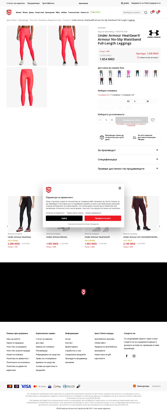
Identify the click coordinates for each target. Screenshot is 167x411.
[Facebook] (126, 356)
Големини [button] (115, 95)
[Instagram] (134, 356)
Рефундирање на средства (48, 354)
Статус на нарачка (44, 339)
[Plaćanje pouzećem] (78, 386)
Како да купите (13, 339)
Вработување (71, 346)
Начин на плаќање (15, 354)
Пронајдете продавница (76, 358)
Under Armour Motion (56, 237)
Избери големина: (107, 90)
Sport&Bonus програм (104, 339)
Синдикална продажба (75, 354)
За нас (68, 339)
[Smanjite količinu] (100, 120)
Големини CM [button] (128, 95)
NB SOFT (89, 408)
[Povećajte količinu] (112, 120)
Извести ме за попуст (149, 57)
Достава (40, 343)
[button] (22, 12)
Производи (23, 20)
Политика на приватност (18, 358)
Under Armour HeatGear (19, 237)
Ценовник (83, 3)
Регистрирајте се (152, 3)
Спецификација (107, 159)
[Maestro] (16, 386)
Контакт (69, 343)
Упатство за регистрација (18, 350)
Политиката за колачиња (18, 362)
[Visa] (26, 386)
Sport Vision (12, 20)
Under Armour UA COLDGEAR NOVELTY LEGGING (141, 237)
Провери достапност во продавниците (121, 168)
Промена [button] (156, 386)
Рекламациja (41, 350)
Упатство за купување (17, 346)
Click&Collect (100, 343)
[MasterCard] (9, 386)
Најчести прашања (15, 343)
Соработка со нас (73, 350)
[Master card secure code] (39, 386)
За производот (107, 150)
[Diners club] (69, 386)
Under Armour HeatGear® (97, 237)
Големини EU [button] (103, 95)
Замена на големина (45, 346)
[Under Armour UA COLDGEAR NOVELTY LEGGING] (141, 214)
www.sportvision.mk (69, 408)
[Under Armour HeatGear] (26, 214)
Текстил (33, 20)
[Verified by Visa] (49, 386)
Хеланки (66, 20)
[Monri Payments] (57, 386)
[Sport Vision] (9, 12)
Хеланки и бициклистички (50, 20)
